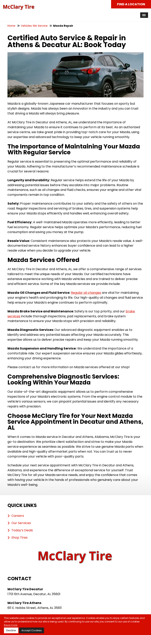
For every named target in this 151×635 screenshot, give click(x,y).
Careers (17, 516)
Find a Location (131, 4)
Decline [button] (11, 630)
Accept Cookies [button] (31, 630)
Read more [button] (10, 625)
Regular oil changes (86, 292)
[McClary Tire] (19, 7)
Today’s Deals (22, 530)
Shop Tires (19, 537)
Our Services (21, 523)
